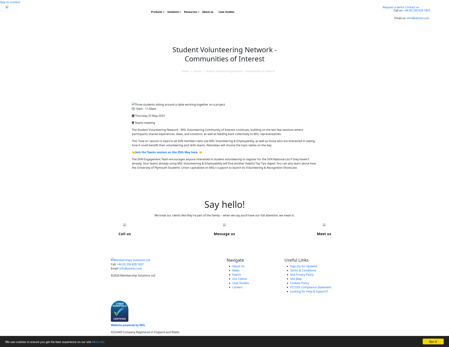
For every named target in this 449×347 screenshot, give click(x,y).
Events (197, 71)
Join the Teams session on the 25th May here (166, 152)
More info (98, 341)
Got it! (433, 341)
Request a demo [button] (393, 7)
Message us (224, 233)
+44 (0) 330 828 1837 (417, 10)
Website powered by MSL (128, 325)
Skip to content (10, 2)
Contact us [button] (412, 7)
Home (185, 71)
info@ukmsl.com (418, 18)
